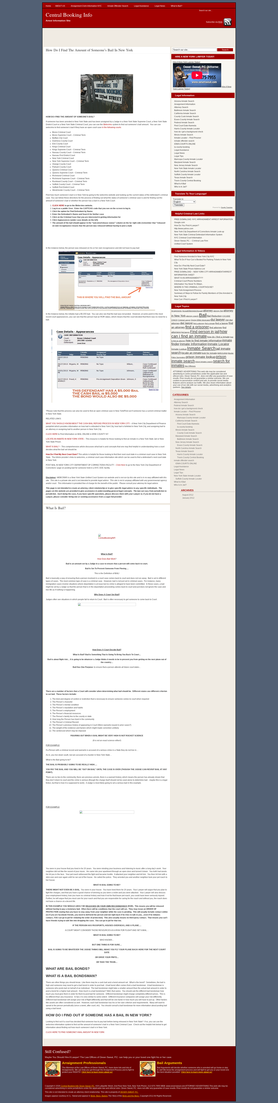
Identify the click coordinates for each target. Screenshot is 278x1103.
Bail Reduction (214, 316)
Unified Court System (183, 244)
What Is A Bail (180, 184)
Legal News (179, 153)
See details (186, 387)
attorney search (192, 316)
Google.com (179, 222)
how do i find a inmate (218, 336)
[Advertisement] (139, 37)
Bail (203, 315)
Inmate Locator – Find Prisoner (187, 138)
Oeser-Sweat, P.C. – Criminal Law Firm (191, 241)
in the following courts (111, 127)
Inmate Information (193, 344)
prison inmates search (204, 362)
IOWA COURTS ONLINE (184, 144)
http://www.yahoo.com (183, 228)
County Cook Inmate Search (186, 116)
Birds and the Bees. (130, 1096)
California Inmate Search (185, 113)
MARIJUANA (222, 353)
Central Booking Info (69, 14)
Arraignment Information (184, 104)
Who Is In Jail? (180, 187)
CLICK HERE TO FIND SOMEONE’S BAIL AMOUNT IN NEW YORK (75, 1032)
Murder (231, 353)
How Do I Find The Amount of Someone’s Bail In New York (89, 50)
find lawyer (185, 332)
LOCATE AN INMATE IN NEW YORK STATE (65, 439)
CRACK (174, 320)
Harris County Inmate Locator (187, 129)
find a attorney (198, 323)
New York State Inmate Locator (187, 168)
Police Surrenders (178, 357)
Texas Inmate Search (183, 177)
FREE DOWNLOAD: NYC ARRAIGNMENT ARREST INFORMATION (203, 219)
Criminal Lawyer (184, 320)
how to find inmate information (204, 340)
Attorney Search (181, 107)
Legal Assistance (181, 150)
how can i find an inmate (199, 333)
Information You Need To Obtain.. (188, 284)
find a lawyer (221, 323)
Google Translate (226, 207)
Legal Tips (178, 156)
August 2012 (187, 495)
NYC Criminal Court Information (188, 238)
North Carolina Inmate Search (187, 171)
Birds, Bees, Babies (99, 1096)
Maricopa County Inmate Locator (188, 159)
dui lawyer (218, 319)
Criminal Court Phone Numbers (188, 281)
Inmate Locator (218, 344)
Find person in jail (204, 332)
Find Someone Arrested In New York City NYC (194, 256)
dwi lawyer (186, 323)
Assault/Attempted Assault (192, 311)
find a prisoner (197, 327)
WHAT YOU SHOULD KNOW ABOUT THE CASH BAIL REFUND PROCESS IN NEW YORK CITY (88, 423)
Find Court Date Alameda (185, 125)
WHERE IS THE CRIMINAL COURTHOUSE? (193, 287)
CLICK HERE (58, 205)
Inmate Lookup (179, 349)
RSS (220, 22)
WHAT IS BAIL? (52, 447)
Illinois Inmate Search (183, 135)
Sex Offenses (190, 366)
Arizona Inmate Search (184, 101)
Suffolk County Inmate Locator (187, 174)
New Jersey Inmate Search (186, 165)
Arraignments (176, 311)
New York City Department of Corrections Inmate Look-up (199, 231)
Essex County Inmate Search (186, 119)
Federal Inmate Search (184, 122)
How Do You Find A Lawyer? (186, 225)
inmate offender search (184, 141)
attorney (208, 310)
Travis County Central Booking (187, 180)
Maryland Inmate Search (185, 162)
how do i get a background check (188, 132)
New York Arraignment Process (187, 290)
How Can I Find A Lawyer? (185, 299)
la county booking (182, 147)
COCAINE (226, 316)
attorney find (218, 311)
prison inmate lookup (200, 357)
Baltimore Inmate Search (185, 110)
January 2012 (188, 498)
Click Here (120, 465)
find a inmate (210, 323)
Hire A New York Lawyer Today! (186, 62)
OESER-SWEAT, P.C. (129, 1092)
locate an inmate (191, 352)
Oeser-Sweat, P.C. (87, 1086)
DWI (227, 320)
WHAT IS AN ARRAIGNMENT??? (188, 278)
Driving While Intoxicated (200, 320)
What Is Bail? (56, 508)
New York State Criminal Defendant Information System (198, 235)
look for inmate (209, 353)
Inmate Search (201, 348)
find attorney (215, 327)
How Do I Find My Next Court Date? (189, 266)
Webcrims (107, 124)
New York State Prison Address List (189, 269)
